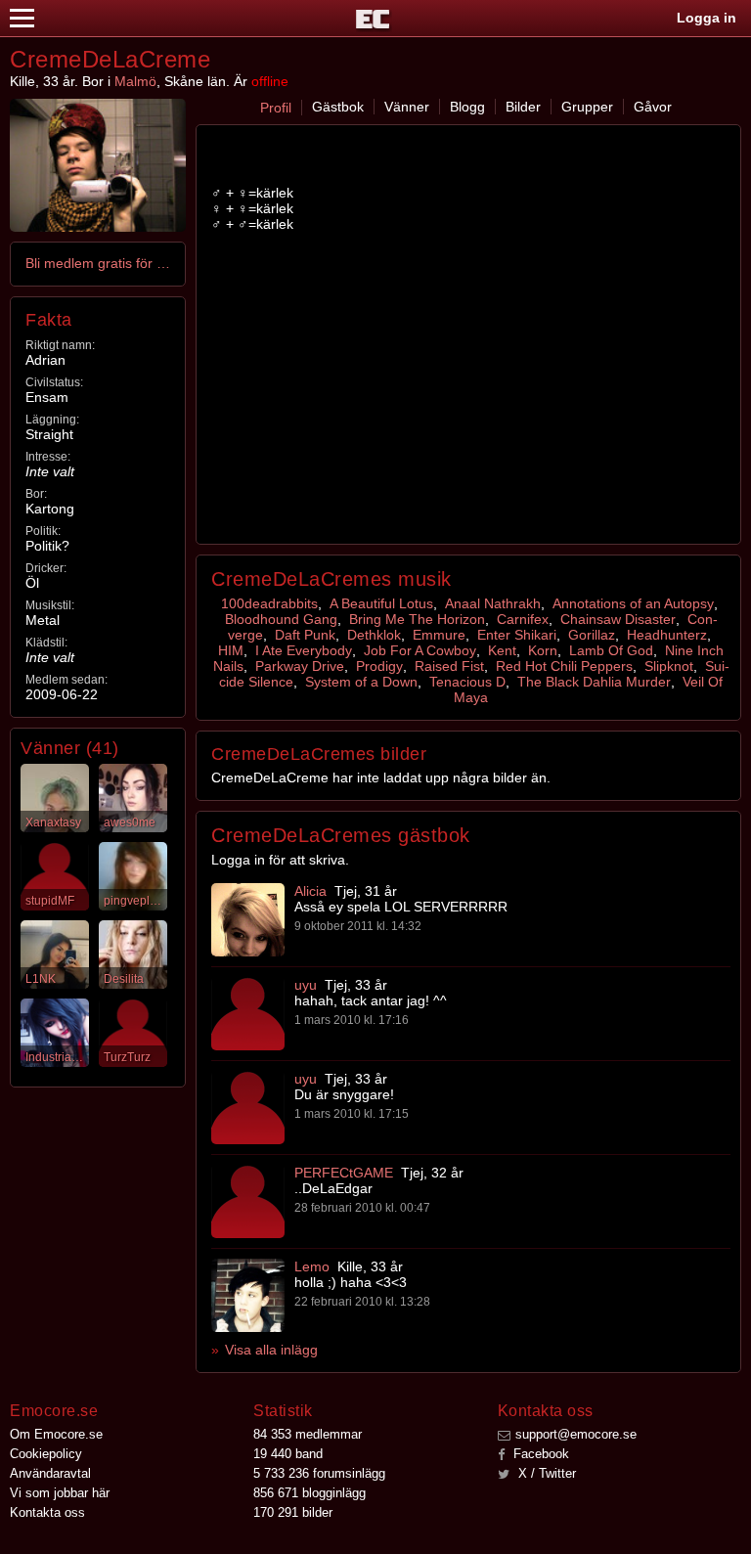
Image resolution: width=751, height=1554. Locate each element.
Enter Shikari (516, 635)
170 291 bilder (292, 1512)
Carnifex (523, 619)
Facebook (539, 1453)
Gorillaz (591, 635)
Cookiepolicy (46, 1453)
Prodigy (379, 666)
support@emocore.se (576, 1434)
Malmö (135, 81)
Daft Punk (305, 635)
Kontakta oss (47, 1512)
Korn (542, 650)
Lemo (312, 1266)
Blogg (467, 106)
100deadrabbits (269, 603)
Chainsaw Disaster (618, 619)
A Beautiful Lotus (381, 603)
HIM (230, 650)
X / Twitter (545, 1473)
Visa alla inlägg (271, 1349)
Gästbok (338, 106)
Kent (502, 650)
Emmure (439, 635)
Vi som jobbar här (60, 1493)
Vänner (406, 106)
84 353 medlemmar (307, 1434)
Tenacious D (467, 681)
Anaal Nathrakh (493, 603)
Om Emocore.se (56, 1434)
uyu (305, 985)
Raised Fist (449, 666)
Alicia (310, 891)
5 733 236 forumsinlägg (319, 1473)
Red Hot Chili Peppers (564, 666)
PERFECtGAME (343, 1172)
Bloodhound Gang (281, 619)
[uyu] (248, 1013)
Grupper (587, 106)
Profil (275, 107)
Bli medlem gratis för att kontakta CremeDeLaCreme (98, 263)
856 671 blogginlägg (309, 1493)
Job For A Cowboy (420, 650)
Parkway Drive (299, 666)
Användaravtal (50, 1473)
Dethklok (374, 635)
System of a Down (361, 681)
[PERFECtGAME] (248, 1201)
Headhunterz (667, 635)
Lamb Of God (611, 650)
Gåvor (653, 106)
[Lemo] (248, 1295)
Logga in (706, 17)
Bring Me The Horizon (417, 619)
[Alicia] (248, 919)
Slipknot (668, 666)
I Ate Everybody (303, 650)
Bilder (523, 106)
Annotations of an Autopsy (633, 603)
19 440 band (288, 1453)
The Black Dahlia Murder (594, 681)
